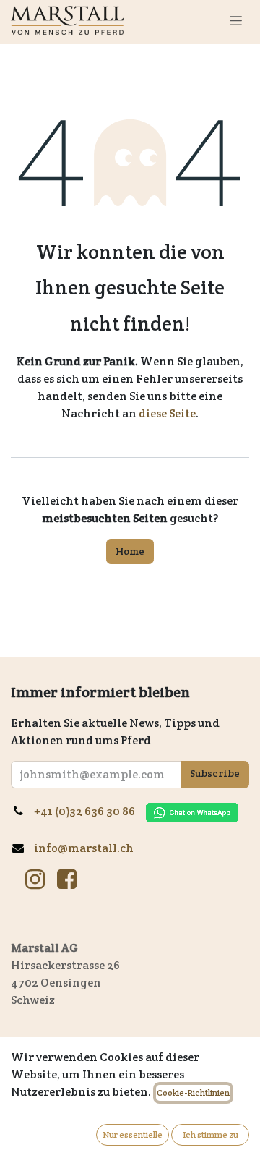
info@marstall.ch (85, 848)
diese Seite (167, 413)
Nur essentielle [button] (132, 1134)
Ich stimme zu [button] (210, 1134)
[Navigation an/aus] (235, 20)
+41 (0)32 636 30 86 (90, 811)
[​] (35, 879)
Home (130, 551)
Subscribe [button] (215, 773)
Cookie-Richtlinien (193, 1092)
